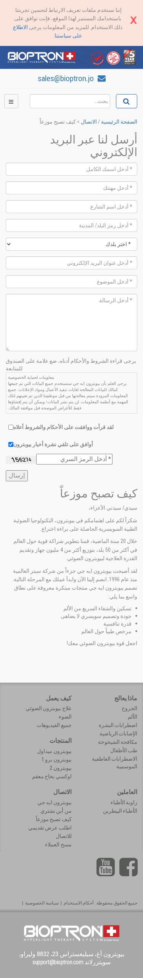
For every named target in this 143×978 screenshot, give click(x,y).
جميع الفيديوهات (54, 725)
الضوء (65, 717)
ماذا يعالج (126, 698)
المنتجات (61, 740)
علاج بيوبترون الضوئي (49, 708)
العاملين (127, 791)
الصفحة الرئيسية (119, 122)
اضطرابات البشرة (118, 725)
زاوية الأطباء (124, 802)
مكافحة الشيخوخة (118, 742)
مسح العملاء (58, 844)
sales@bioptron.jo (67, 78)
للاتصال (64, 836)
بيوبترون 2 (61, 768)
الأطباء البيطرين (120, 811)
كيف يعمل (59, 698)
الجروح (129, 708)
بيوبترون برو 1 (57, 759)
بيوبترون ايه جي (54, 802)
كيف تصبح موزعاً (54, 819)
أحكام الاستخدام (79, 903)
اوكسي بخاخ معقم (52, 776)
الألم (132, 717)
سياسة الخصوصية (42, 903)
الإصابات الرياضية (119, 733)
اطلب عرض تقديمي (50, 828)
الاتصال (89, 122)
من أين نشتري (56, 811)
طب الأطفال (124, 750)
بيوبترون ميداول (54, 751)
